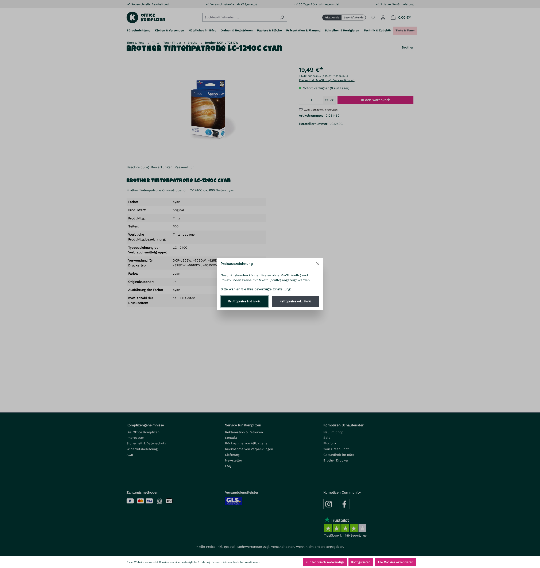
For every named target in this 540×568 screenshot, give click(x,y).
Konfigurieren (360, 562)
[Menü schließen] (318, 263)
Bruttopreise (244, 301)
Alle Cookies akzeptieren (395, 562)
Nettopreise (295, 301)
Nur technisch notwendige (324, 562)
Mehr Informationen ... (246, 562)
